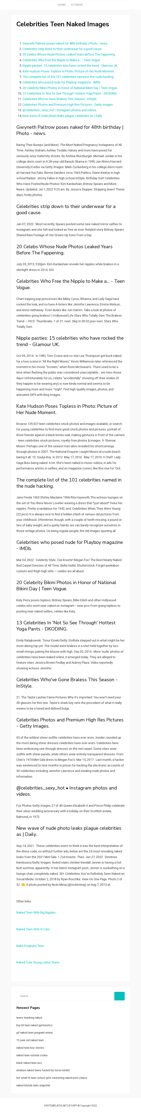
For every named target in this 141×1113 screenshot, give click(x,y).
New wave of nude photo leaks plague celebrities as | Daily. (62, 116)
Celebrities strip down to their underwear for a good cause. (62, 49)
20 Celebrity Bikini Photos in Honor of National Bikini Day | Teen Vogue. (70, 88)
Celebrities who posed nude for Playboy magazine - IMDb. (62, 82)
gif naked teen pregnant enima (34, 1032)
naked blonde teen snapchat (33, 1085)
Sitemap (77, 4)
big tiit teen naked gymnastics (34, 1025)
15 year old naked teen (30, 1040)
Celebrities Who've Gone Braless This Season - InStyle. (60, 99)
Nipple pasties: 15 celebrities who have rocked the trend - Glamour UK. (70, 65)
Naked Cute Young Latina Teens (38, 962)
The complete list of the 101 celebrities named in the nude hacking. (68, 77)
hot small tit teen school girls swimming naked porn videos (51, 1077)
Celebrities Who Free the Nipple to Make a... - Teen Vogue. (62, 60)
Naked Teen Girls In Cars (33, 929)
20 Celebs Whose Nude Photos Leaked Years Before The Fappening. (69, 54)
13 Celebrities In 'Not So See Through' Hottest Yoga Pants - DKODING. (70, 93)
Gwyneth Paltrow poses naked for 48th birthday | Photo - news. (65, 43)
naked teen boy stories (30, 1047)
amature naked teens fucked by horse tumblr (43, 1070)
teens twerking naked (29, 1017)
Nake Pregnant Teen (30, 946)
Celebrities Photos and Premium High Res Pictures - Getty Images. (68, 104)
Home (62, 4)
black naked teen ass (29, 1063)
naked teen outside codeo (32, 1055)
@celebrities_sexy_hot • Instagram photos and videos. (60, 110)
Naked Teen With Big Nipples (36, 912)
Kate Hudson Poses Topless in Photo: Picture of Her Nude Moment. (69, 71)
